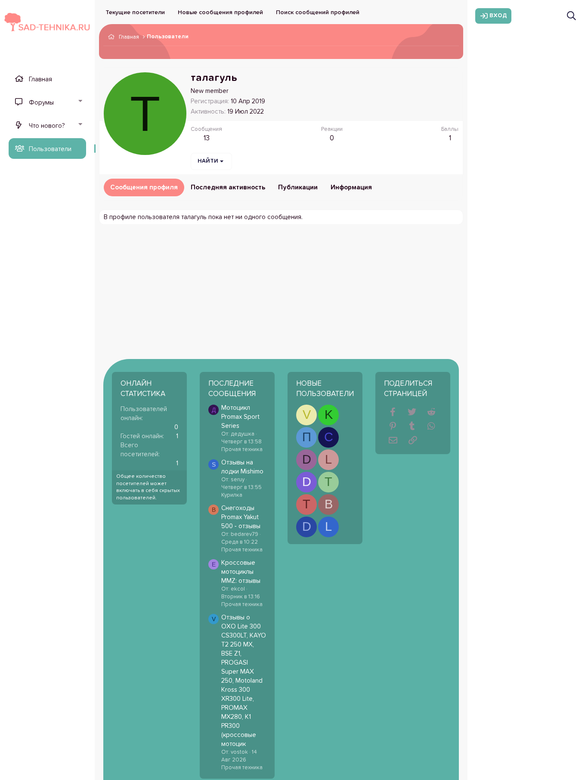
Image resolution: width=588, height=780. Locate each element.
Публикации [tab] (298, 187)
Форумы (41, 102)
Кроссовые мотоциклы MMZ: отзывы (240, 572)
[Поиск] (571, 15)
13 (207, 138)
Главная (40, 79)
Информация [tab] (351, 187)
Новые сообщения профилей (220, 12)
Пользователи (50, 149)
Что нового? (47, 126)
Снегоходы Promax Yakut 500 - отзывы (240, 517)
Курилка (231, 495)
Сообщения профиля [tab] (144, 187)
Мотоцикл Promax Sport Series (240, 417)
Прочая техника (242, 449)
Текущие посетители (135, 12)
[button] (80, 102)
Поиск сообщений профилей (317, 12)
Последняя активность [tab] (228, 187)
